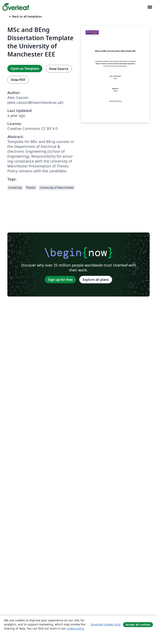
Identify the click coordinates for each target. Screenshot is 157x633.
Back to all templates (25, 16)
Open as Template (25, 68)
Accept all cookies (138, 624)
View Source (58, 68)
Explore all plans (96, 279)
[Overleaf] (15, 7)
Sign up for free (60, 279)
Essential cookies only (105, 624)
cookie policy (75, 628)
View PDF (18, 79)
